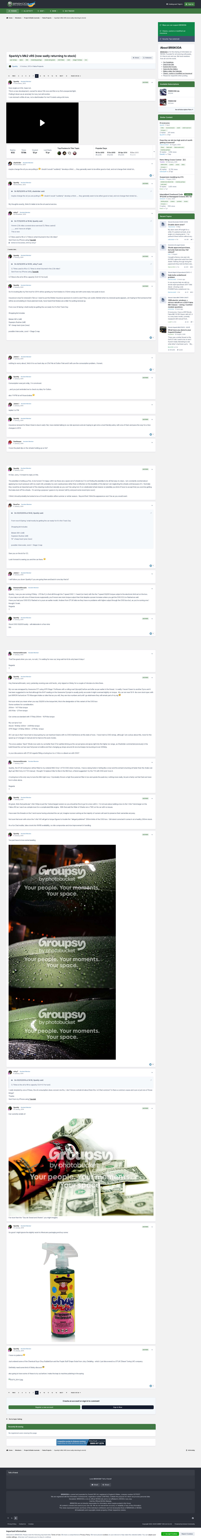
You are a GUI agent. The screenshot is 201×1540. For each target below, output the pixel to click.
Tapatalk (32, 240)
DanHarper (17, 441)
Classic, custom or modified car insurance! (177, 73)
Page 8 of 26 (75, 76)
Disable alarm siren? (176, 225)
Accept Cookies (171, 1534)
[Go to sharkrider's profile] (64, 153)
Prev (13, 76)
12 (52, 76)
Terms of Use (56, 1535)
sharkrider (17, 163)
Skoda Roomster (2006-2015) (178, 222)
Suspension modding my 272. (172, 177)
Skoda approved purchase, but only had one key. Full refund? (179, 249)
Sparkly (16, 81)
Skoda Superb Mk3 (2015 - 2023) (179, 327)
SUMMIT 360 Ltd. (161, 1524)
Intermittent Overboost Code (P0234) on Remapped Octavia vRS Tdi (176, 195)
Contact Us (22, 1524)
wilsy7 (15, 212)
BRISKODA (164, 52)
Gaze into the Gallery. (170, 69)
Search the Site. (168, 64)
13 (56, 76)
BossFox (16, 504)
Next (61, 76)
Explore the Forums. (170, 67)
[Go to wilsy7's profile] (10, 213)
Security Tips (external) (170, 39)
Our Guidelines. (168, 62)
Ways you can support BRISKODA (174, 25)
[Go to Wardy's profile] (69, 153)
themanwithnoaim (20, 588)
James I (16, 357)
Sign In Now (117, 1407)
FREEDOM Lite (173, 91)
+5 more (163, 167)
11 (48, 76)
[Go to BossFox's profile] (10, 505)
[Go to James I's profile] (10, 357)
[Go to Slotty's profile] (75, 153)
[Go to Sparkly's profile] (10, 66)
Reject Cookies (187, 1534)
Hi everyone (165, 123)
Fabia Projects (38, 66)
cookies (105, 1535)
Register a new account (44, 1407)
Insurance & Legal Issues (176, 245)
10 (44, 76)
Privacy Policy (12, 1524)
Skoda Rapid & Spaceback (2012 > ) (180, 272)
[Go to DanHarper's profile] (10, 442)
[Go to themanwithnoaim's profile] (10, 588)
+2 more (163, 130)
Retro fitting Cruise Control (170, 160)
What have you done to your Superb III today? (179, 331)
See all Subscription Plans (183, 109)
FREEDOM (172, 101)
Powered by (185, 1524)
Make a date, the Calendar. (172, 71)
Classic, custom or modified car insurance (172, 32)
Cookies (31, 1524)
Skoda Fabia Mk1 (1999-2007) (178, 297)
